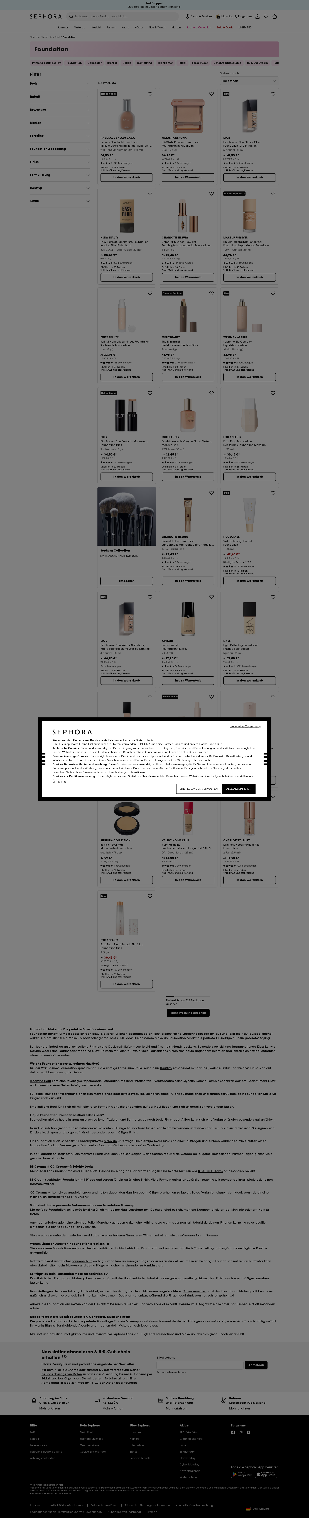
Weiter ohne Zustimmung (245, 726)
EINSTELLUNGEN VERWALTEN (199, 788)
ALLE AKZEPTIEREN (238, 788)
